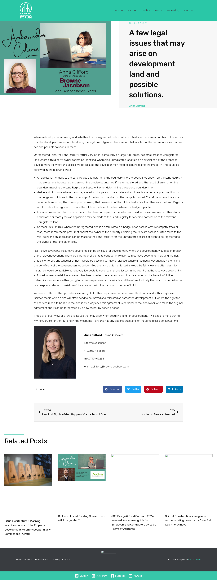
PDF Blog (173, 10)
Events (132, 10)
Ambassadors (150, 10)
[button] (160, 10)
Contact (189, 10)
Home (119, 10)
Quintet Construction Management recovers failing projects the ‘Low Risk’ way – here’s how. (188, 520)
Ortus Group (194, 559)
